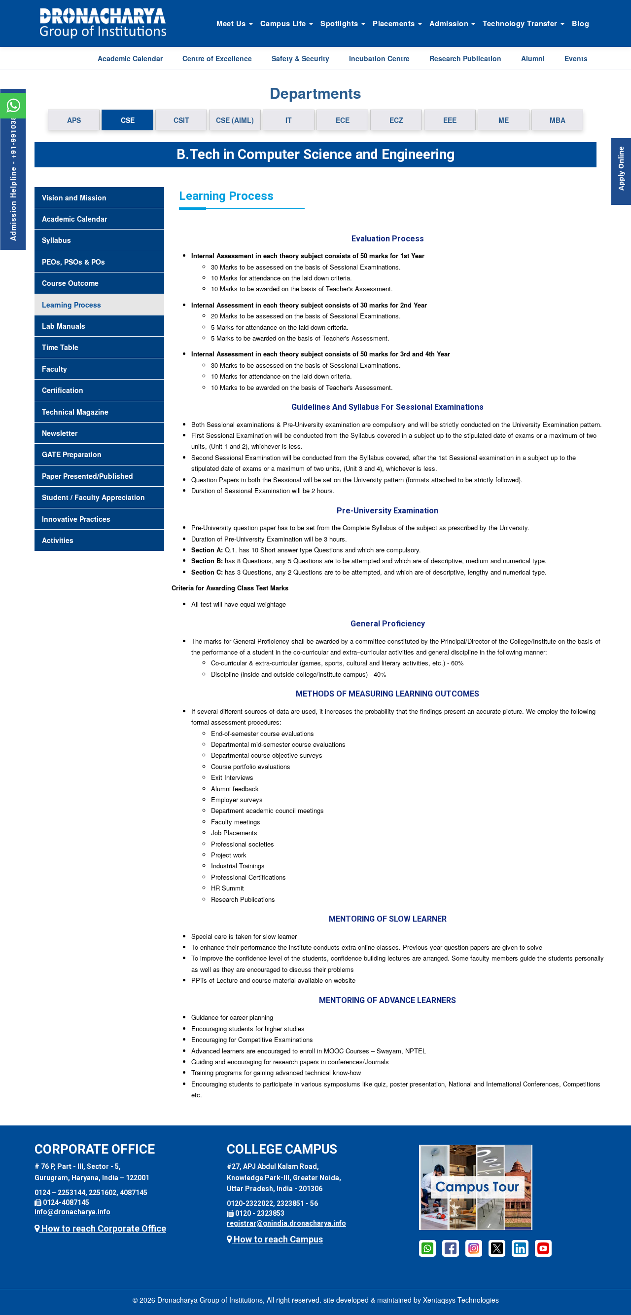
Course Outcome (70, 283)
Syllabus (56, 240)
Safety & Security (300, 58)
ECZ (396, 120)
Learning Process (71, 304)
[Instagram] (474, 1248)
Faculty (54, 369)
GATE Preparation (72, 454)
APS (74, 120)
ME (503, 120)
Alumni (533, 58)
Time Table (60, 347)
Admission (449, 23)
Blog (580, 23)
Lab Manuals (63, 326)
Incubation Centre (379, 58)
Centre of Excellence (217, 58)
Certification (62, 390)
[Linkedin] (520, 1248)
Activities (57, 540)
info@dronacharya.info (72, 1212)
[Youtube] (543, 1248)
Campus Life (284, 23)
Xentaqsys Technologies (461, 1300)
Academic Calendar (130, 58)
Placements (395, 23)
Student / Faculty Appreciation (93, 497)
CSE (128, 120)
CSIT (181, 120)
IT (288, 120)
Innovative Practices (76, 519)
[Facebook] (450, 1248)
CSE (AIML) (235, 120)
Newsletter (59, 433)
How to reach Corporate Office (102, 1228)
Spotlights (340, 23)
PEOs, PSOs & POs (73, 262)
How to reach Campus (277, 1239)
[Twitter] (497, 1248)
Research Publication (465, 58)
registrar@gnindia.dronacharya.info (286, 1223)
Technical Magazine (75, 412)
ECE (343, 120)
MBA (557, 120)
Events (576, 58)
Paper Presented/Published (87, 476)
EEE (449, 120)
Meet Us (232, 23)
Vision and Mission (74, 197)
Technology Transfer (521, 23)
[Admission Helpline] (427, 1248)
